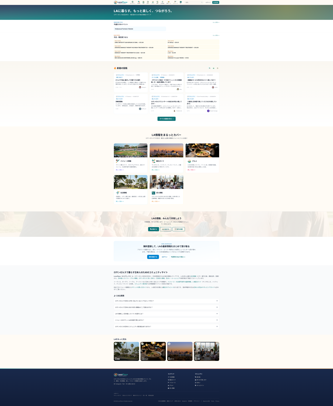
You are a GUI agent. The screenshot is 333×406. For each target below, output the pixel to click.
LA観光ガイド (197, 282)
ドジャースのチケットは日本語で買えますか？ (166, 320)
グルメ (171, 385)
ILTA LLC (144, 108)
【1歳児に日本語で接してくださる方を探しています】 (202, 102)
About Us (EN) (206, 401)
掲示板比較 (151, 395)
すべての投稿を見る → (167, 119)
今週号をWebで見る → (178, 257)
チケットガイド (117, 395)
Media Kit (184, 401)
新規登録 (215, 2)
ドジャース (173, 382)
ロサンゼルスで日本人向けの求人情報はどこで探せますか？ (166, 307)
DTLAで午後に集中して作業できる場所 (128, 80)
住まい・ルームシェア (173, 278)
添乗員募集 (119, 101)
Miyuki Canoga (213, 111)
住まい (198, 382)
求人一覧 (145, 395)
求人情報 (172, 388)
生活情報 (193, 276)
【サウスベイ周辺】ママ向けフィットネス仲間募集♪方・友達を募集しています (166, 81)
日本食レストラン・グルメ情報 (127, 278)
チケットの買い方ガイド (139, 287)
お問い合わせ (131, 384)
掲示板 (198, 377)
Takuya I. (144, 87)
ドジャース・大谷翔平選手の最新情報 (179, 282)
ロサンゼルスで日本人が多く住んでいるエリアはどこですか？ (166, 301)
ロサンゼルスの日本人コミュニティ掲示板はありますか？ (166, 326)
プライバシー (197, 401)
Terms (212, 401)
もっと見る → (216, 22)
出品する (166, 229)
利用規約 (190, 401)
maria (216, 87)
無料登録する (153, 257)
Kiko (181, 89)
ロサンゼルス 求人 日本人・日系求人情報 (152, 278)
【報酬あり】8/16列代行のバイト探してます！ (201, 80)
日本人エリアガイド (127, 395)
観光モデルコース (168, 287)
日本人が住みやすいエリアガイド (204, 287)
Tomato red (179, 111)
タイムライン (200, 385)
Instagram (118, 384)
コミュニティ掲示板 (140, 284)
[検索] (202, 2)
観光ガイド (173, 380)
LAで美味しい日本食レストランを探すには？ (166, 314)
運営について (170, 401)
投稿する (154, 229)
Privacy (217, 401)
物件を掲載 (180, 229)
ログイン (208, 2)
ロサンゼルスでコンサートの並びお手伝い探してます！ (166, 102)
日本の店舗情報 (161, 401)
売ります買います (201, 380)
